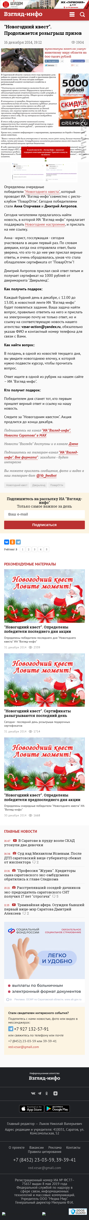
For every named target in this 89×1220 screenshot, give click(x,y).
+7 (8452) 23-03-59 (22, 1041)
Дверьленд (38, 485)
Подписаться (44, 525)
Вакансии (36, 1147)
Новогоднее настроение (45, 224)
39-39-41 (50, 1041)
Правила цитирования (44, 1151)
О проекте (17, 1147)
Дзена (73, 443)
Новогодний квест (16, 485)
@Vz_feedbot (46, 475)
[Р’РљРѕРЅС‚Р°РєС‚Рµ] (6, 542)
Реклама (54, 1147)
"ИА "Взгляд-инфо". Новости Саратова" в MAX (37, 432)
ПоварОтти (56, 485)
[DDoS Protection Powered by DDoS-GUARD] (78, 1213)
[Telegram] (18, 542)
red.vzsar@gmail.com (23, 1047)
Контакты (73, 1147)
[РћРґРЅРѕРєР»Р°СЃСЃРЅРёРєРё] (12, 542)
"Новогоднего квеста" (42, 191)
